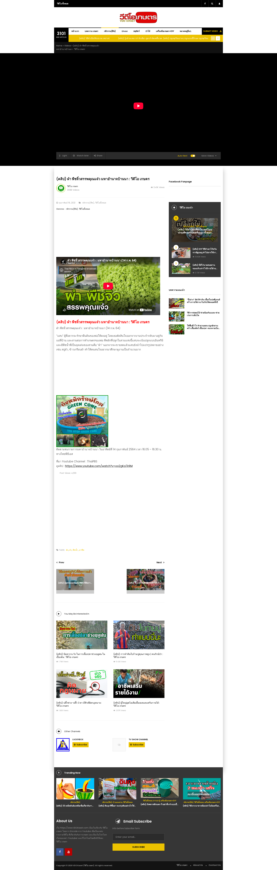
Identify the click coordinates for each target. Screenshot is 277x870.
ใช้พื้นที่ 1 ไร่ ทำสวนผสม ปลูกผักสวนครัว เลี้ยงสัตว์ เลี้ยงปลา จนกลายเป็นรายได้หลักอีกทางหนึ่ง (203, 328)
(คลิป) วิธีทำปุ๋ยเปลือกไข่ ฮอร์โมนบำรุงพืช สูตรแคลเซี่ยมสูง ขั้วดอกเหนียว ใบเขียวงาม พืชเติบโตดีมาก (195, 232)
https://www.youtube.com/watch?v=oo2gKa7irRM (99, 466)
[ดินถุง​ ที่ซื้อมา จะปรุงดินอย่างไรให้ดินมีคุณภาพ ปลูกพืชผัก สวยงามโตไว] (117, 788)
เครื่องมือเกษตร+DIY (165, 31)
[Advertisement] (110, 237)
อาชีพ (81, 550)
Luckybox (77, 739)
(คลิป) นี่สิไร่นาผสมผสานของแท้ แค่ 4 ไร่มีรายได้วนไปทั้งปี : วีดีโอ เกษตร (204, 268)
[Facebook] (59, 852)
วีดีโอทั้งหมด (100, 202)
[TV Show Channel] (119, 744)
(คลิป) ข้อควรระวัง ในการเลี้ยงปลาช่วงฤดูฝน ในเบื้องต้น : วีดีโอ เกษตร (80, 655)
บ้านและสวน (117, 802)
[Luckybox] (63, 744)
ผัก (67, 550)
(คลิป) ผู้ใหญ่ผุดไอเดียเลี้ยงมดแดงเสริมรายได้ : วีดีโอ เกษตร (136, 704)
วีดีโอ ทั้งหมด (62, 3)
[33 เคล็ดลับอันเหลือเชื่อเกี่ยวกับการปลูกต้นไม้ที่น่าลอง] (75, 788)
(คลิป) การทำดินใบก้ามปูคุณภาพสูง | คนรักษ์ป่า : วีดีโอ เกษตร (138, 655)
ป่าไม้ (147, 31)
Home (59, 45)
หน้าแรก (75, 31)
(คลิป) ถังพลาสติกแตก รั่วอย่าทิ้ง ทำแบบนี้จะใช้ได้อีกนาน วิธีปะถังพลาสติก (173, 804)
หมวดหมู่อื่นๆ (185, 31)
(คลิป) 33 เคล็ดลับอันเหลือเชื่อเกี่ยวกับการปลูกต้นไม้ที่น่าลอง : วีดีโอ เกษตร (89, 805)
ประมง (125, 31)
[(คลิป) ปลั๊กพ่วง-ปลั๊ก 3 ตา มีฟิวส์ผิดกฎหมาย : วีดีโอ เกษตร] (81, 683)
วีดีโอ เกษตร (72, 186)
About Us (198, 865)
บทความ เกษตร (91, 31)
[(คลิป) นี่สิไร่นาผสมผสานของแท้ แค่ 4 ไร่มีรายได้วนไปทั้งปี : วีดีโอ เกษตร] (181, 268)
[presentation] (213, 38)
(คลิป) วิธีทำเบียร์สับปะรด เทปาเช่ (94, 38)
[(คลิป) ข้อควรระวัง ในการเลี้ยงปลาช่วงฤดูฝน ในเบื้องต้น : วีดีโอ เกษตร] (81, 635)
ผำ (70, 550)
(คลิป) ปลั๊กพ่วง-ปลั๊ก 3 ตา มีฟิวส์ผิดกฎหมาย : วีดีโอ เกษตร (79, 704)
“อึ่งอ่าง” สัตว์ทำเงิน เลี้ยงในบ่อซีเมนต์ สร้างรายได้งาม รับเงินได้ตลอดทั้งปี (203, 301)
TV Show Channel (138, 739)
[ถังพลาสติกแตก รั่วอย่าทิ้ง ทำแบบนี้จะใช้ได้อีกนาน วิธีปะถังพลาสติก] (160, 788)
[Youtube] (68, 852)
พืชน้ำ (75, 550)
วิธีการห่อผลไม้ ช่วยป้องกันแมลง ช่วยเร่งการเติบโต (203, 314)
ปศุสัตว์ (136, 31)
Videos (67, 45)
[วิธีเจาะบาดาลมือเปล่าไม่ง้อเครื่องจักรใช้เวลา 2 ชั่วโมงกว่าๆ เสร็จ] (202, 788)
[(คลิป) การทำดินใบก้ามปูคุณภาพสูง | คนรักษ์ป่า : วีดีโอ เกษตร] (138, 635)
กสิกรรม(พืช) (110, 31)
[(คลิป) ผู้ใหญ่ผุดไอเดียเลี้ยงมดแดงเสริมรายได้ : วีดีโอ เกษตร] (138, 683)
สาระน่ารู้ (156, 800)
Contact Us (215, 865)
